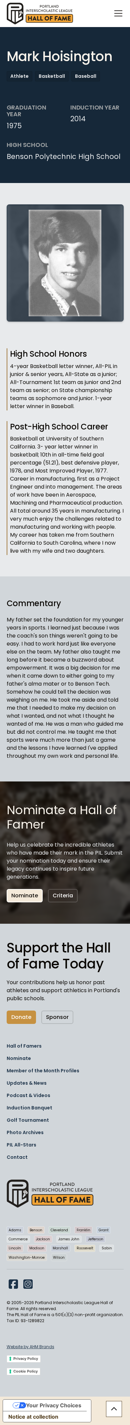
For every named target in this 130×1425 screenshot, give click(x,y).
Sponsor (57, 1017)
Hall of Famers (24, 1046)
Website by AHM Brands (30, 1347)
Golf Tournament (28, 1120)
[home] (40, 13)
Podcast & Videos (28, 1095)
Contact (17, 1157)
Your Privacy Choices (53, 1405)
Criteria (63, 895)
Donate (21, 1017)
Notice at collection (33, 1416)
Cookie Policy (25, 1371)
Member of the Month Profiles (43, 1070)
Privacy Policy (25, 1358)
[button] (117, 13)
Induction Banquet (29, 1107)
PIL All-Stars (21, 1144)
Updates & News (27, 1083)
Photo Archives (25, 1132)
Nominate (24, 895)
